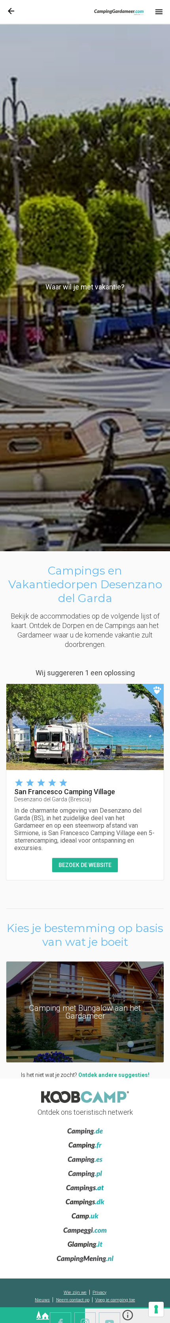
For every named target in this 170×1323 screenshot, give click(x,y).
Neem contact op (72, 1300)
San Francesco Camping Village (64, 792)
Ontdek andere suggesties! (113, 1075)
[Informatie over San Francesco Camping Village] (85, 727)
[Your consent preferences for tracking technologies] (156, 1309)
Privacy (99, 1292)
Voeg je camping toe (115, 1300)
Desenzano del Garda (52, 799)
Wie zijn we (75, 1292)
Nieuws (42, 1300)
